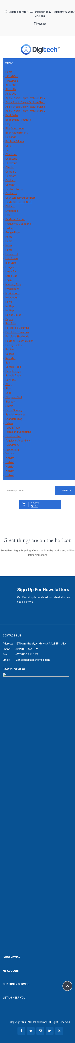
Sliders (9, 406)
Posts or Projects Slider (19, 341)
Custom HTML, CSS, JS (18, 202)
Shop (8, 384)
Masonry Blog (13, 284)
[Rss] (59, 1031)
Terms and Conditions (18, 431)
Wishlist (41, 23)
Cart (8, 145)
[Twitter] (31, 1031)
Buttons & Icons (14, 141)
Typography (12, 445)
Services (10, 380)
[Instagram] (40, 1031)
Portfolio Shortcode (17, 336)
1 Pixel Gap (11, 76)
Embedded (11, 210)
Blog (8, 124)
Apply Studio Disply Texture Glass (25, 98)
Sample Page (13, 366)
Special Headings (15, 414)
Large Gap (11, 271)
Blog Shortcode (14, 128)
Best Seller (11, 115)
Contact (10, 180)
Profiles (9, 349)
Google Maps (12, 232)
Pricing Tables (13, 345)
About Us (10, 85)
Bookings (10, 137)
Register (10, 358)
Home (8, 72)
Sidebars (10, 401)
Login (8, 280)
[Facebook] (21, 1031)
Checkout (11, 154)
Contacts (11, 193)
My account (12, 288)
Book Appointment (16, 132)
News (8, 301)
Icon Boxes (11, 258)
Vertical (10, 453)
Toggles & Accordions (18, 440)
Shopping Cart (13, 397)
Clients (9, 167)
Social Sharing (13, 410)
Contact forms (14, 189)
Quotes (9, 354)
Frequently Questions (18, 223)
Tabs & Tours (13, 427)
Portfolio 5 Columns (17, 332)
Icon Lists (11, 262)
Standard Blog (13, 419)
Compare (10, 171)
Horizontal (11, 254)
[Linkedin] (50, 1031)
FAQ (7, 215)
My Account (12, 293)
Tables (9, 423)
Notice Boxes (13, 315)
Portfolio (10, 323)
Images (9, 267)
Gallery (9, 228)
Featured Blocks (15, 219)
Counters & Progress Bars (20, 197)
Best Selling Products (18, 119)
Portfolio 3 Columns (17, 327)
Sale (8, 362)
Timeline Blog (13, 436)
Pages (9, 319)
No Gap (9, 306)
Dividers (10, 206)
